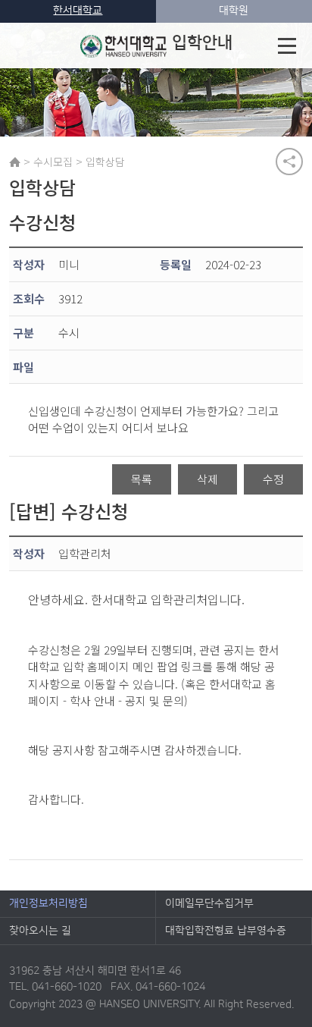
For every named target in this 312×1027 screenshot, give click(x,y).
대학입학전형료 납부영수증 (225, 931)
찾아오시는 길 (40, 931)
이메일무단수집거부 (209, 903)
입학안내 (202, 42)
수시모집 (53, 161)
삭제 (207, 479)
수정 (273, 479)
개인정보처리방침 (48, 903)
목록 (141, 479)
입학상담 (105, 161)
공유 (289, 161)
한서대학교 (77, 11)
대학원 (233, 11)
